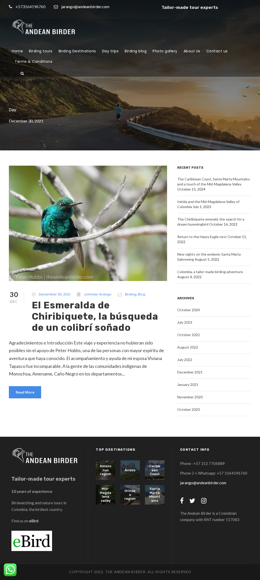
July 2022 (184, 359)
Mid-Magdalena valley (105, 495)
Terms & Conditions (33, 61)
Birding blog (136, 51)
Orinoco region (130, 494)
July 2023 (184, 322)
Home (17, 51)
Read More (25, 392)
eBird (33, 521)
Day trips (110, 51)
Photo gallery (165, 51)
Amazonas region (105, 470)
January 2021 (187, 384)
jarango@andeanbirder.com (85, 6)
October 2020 (188, 409)
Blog (141, 294)
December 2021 (190, 372)
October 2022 (188, 335)
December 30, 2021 (54, 294)
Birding (130, 294)
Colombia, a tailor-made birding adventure (210, 272)
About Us (192, 51)
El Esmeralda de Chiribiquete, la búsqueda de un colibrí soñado (95, 316)
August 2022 (187, 347)
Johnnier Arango (97, 294)
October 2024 (188, 310)
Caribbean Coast (154, 470)
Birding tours (41, 51)
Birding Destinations (77, 51)
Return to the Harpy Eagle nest (202, 236)
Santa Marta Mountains (154, 495)
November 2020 (190, 397)
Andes (130, 470)
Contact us (217, 51)
